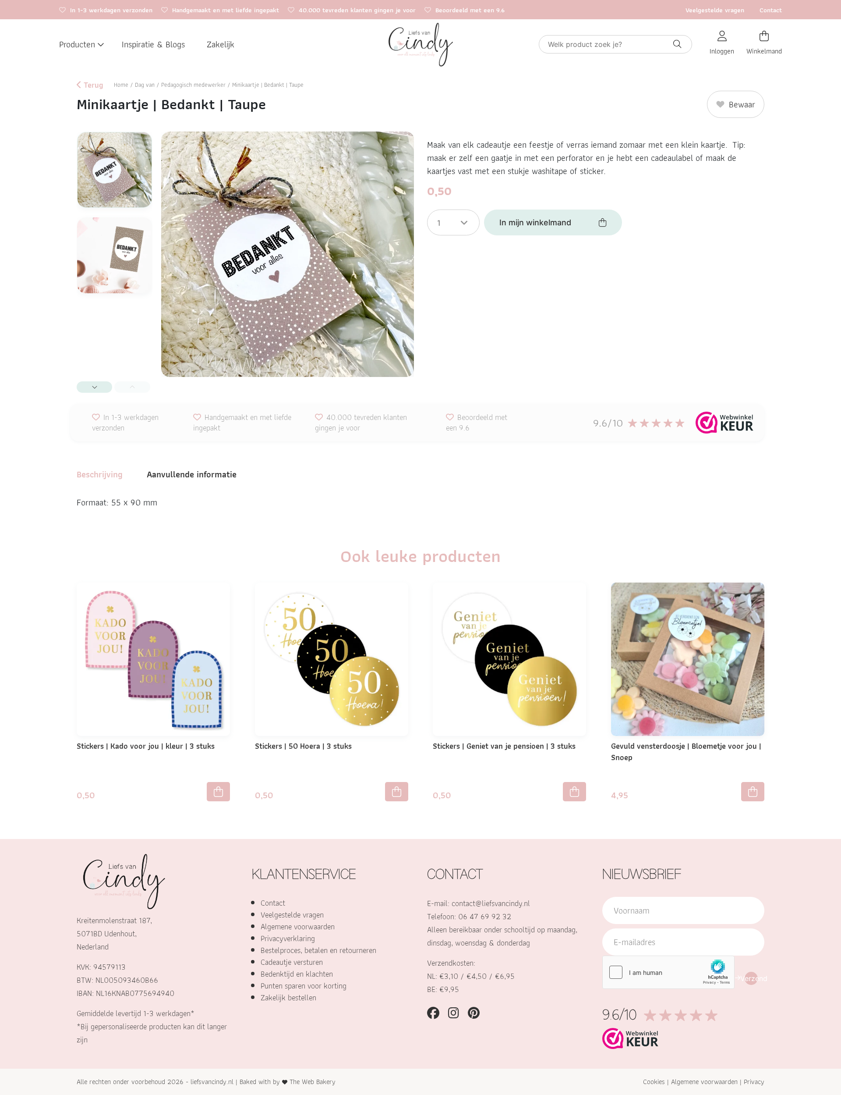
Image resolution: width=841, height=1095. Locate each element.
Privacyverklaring (288, 938)
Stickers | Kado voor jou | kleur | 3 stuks (146, 745)
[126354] (752, 791)
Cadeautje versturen (292, 962)
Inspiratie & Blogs (153, 44)
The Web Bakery (313, 1081)
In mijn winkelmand (535, 222)
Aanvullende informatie (192, 474)
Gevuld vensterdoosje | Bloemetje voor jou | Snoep (686, 751)
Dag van (145, 84)
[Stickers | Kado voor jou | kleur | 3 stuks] (153, 658)
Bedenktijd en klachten (297, 973)
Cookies (654, 1081)
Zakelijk (220, 44)
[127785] (218, 791)
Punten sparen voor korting (303, 985)
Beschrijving (100, 474)
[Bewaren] (226, 596)
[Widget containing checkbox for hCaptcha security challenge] (668, 972)
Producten (77, 44)
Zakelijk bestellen (288, 997)
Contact (771, 10)
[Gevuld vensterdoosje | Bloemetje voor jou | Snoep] (687, 658)
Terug (92, 85)
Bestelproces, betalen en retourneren (318, 950)
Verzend (751, 978)
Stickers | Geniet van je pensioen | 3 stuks (504, 745)
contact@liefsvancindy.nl (491, 903)
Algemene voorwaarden (298, 926)
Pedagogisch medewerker (193, 84)
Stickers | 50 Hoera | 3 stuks (303, 745)
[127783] (396, 791)
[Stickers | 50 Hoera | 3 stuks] (331, 658)
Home (121, 84)
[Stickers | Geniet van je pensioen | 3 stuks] (509, 658)
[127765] (574, 791)
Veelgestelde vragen (715, 10)
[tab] (100, 474)
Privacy (754, 1081)
